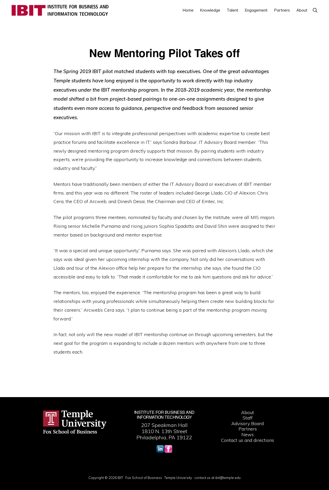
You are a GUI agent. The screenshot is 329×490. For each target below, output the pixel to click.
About (247, 412)
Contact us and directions (247, 440)
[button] (315, 10)
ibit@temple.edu (228, 478)
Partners (248, 429)
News (247, 434)
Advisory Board (247, 423)
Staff (248, 418)
